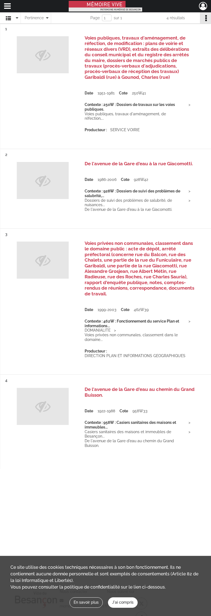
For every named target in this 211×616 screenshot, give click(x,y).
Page (95, 18)
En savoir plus (86, 602)
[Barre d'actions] (205, 17)
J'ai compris (123, 602)
